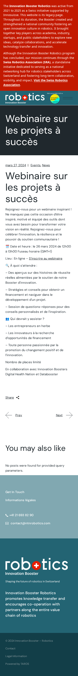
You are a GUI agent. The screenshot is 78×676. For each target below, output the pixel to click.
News (46, 165)
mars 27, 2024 (15, 165)
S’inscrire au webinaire (45, 258)
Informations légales (20, 500)
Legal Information (16, 656)
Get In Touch (14, 492)
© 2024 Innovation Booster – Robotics (29, 640)
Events (36, 165)
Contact (10, 648)
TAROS (25, 664)
